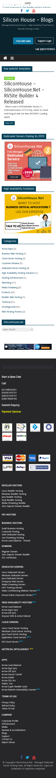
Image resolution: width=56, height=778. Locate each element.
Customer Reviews (10, 263)
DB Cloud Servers (10, 642)
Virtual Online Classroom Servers (17, 595)
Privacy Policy (8, 702)
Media (4, 727)
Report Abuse (8, 742)
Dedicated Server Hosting (14, 268)
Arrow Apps (7, 249)
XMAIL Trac (7, 683)
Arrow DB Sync (9, 613)
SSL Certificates (9, 557)
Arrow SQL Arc (9, 680)
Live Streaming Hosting (13, 537)
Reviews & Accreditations (14, 730)
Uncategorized (8, 307)
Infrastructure (8, 724)
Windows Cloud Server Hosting (16, 631)
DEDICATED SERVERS (12, 567)
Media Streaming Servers (13, 584)
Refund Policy (8, 705)
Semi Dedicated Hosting (13, 534)
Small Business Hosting (13, 528)
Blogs (4, 733)
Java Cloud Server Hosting (14, 634)
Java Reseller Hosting (12, 497)
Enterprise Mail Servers (12, 581)
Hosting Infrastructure (12, 278)
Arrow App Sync (9, 668)
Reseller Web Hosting (12, 297)
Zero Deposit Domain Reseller (16, 506)
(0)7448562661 (9, 389)
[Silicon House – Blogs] (5, 58)
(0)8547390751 (9, 396)
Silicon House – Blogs (28, 20)
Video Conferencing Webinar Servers (19, 590)
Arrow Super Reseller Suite (14, 686)
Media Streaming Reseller (14, 503)
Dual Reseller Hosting (12, 500)
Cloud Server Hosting (12, 258)
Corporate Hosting (10, 531)
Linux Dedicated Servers (13, 572)
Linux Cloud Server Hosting (15, 628)
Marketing (6, 282)
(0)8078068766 (9, 399)
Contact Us (7, 739)
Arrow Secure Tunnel (12, 674)
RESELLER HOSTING (12, 485)
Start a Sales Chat (11, 376)
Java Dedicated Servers (12, 578)
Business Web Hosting (12, 253)
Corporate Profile (10, 721)
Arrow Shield (8, 677)
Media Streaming (10, 287)
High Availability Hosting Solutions (18, 273)
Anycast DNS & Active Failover (16, 616)
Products (9, 78)
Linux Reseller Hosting (12, 491)
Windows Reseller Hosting (14, 494)
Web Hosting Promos (12, 311)
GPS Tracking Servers (12, 587)
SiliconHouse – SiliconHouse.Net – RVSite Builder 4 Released (24, 93)
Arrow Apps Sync (10, 610)
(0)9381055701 (9, 392)
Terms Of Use (8, 708)
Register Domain (9, 551)
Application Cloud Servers (14, 637)
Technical (6, 302)
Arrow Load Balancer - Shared (16, 540)
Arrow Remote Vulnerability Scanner (19, 689)
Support (5, 736)
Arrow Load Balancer (11, 607)
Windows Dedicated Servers (15, 575)
